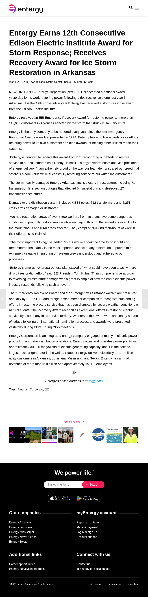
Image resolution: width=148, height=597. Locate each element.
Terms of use (133, 584)
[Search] (129, 8)
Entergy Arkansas (20, 522)
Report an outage (88, 522)
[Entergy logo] (26, 8)
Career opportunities (22, 564)
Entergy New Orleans (22, 536)
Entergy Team (85, 81)
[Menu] (137, 8)
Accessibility (96, 584)
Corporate (36, 389)
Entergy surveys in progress (27, 568)
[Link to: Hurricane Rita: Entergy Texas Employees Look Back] (114, 435)
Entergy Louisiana (20, 527)
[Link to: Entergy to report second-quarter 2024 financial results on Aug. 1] (17, 435)
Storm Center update (58, 81)
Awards (23, 389)
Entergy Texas (18, 541)
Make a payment (87, 527)
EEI (47, 389)
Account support (87, 536)
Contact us (83, 564)
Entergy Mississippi (21, 532)
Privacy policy (114, 584)
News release (37, 81)
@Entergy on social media (93, 568)
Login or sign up (87, 532)
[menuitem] (129, 8)
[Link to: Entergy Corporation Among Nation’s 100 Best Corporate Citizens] (98, 435)
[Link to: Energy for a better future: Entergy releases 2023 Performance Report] (49, 435)
